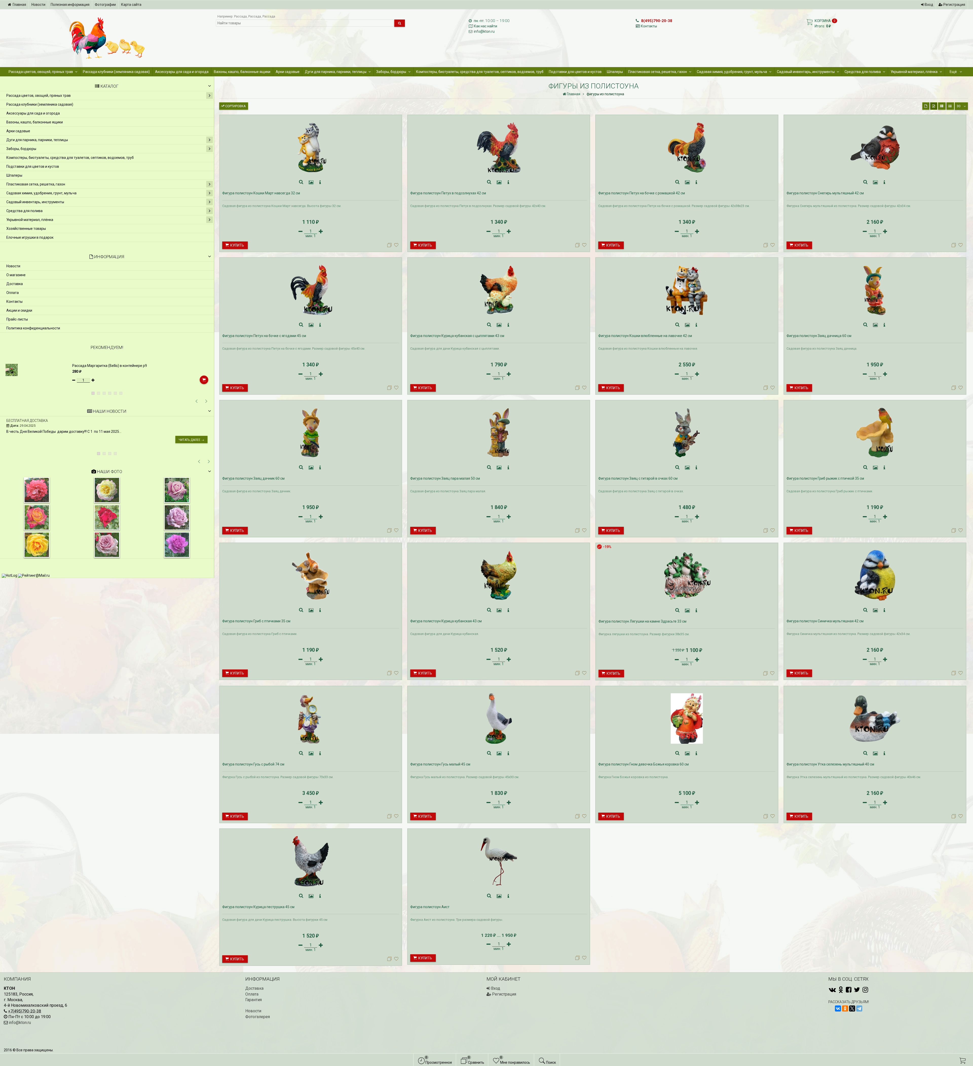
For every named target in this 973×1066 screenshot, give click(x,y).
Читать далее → (191, 440)
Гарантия (253, 999)
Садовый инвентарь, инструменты (806, 72)
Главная (19, 5)
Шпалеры (615, 72)
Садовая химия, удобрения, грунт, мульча (732, 72)
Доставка (14, 284)
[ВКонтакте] (838, 1008)
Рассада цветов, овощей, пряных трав (41, 72)
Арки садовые (288, 72)
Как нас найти (485, 26)
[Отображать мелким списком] (950, 106)
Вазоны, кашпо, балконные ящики (242, 72)
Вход (928, 5)
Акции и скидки (19, 310)
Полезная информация (70, 5)
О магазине (16, 275)
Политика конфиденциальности (33, 328)
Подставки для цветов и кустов (575, 72)
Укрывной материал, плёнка (914, 72)
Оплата (12, 293)
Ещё (954, 72)
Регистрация (954, 5)
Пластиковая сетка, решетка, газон (657, 72)
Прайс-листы (17, 319)
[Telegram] (859, 1008)
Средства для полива (863, 72)
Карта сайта (131, 5)
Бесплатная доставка (27, 421)
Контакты (649, 26)
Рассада (240, 16)
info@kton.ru (484, 31)
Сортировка (235, 106)
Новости (38, 5)
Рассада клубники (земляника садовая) (116, 72)
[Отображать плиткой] (925, 106)
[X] (852, 1008)
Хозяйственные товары (26, 229)
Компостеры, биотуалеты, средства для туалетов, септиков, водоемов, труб (480, 72)
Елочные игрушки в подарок (29, 237)
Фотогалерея (257, 1016)
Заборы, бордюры (391, 72)
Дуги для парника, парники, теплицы (335, 72)
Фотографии (105, 5)
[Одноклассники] (845, 1008)
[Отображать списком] (942, 106)
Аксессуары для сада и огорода (182, 72)
